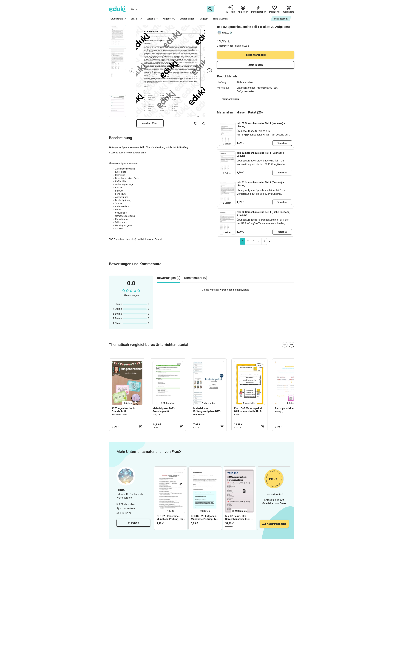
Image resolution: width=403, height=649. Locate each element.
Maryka (156, 414)
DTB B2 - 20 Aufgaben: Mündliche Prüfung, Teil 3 (204, 518)
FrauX (225, 32)
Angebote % (169, 18)
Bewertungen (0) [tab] (168, 278)
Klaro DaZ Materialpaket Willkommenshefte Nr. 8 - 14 (248, 410)
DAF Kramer (199, 414)
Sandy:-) (279, 411)
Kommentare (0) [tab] (195, 278)
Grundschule (117, 18)
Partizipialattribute (285, 408)
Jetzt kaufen (255, 64)
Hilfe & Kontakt (220, 18)
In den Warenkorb (255, 54)
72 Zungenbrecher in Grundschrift (123, 410)
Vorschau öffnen (150, 123)
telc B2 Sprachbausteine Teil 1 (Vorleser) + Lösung (261, 125)
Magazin (203, 18)
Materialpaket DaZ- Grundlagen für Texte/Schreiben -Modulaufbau (164, 410)
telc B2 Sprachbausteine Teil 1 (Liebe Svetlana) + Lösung (263, 214)
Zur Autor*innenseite (274, 523)
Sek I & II (135, 18)
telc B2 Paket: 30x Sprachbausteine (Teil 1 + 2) (238, 518)
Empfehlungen (187, 18)
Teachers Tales (119, 414)
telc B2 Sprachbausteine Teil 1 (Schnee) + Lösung (260, 154)
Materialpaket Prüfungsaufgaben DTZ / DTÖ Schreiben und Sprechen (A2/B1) (207, 410)
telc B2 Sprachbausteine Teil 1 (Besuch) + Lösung (260, 184)
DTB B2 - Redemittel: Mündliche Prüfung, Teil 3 (170, 518)
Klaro (236, 414)
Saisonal (151, 18)
